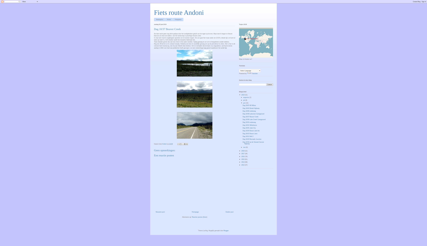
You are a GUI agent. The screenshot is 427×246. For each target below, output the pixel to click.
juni (244, 103)
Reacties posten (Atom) (199, 217)
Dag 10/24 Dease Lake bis (251, 131)
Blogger (226, 230)
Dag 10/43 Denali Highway (251, 108)
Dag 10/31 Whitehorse (250, 125)
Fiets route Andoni (179, 12)
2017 (243, 153)
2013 (243, 165)
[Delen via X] (183, 144)
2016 (243, 156)
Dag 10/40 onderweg (249, 111)
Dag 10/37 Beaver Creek (250, 117)
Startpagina (159, 19)
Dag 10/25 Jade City (249, 128)
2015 (243, 159)
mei (244, 147)
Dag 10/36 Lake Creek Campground (254, 119)
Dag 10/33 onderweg (249, 122)
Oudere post (230, 212)
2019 (243, 95)
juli (244, 100)
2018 (243, 151)
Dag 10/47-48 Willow (249, 105)
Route (169, 19)
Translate (255, 73)
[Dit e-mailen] (178, 144)
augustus (246, 97)
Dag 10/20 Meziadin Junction (252, 139)
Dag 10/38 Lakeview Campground (253, 114)
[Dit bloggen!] (180, 144)
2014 (243, 162)
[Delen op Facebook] (185, 144)
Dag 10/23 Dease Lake (250, 133)
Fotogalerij (178, 19)
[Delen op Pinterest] (187, 144)
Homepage (195, 212)
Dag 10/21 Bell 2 (248, 136)
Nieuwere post (160, 212)
